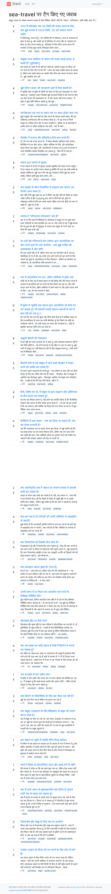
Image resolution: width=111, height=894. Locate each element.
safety (30, 584)
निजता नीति (27, 890)
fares (55, 413)
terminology (40, 233)
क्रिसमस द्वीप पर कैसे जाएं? (33, 620)
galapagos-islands (65, 559)
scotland (57, 703)
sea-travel (46, 51)
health (42, 80)
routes (37, 51)
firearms (73, 130)
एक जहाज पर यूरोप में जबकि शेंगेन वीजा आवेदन (43, 740)
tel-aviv (49, 688)
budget (31, 233)
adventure (32, 534)
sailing (64, 130)
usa (29, 80)
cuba (62, 732)
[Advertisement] (43, 467)
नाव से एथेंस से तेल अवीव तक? (35, 674)
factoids (37, 509)
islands (39, 638)
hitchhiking (42, 559)
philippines (57, 208)
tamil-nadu (66, 51)
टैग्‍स (33, 4)
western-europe (71, 811)
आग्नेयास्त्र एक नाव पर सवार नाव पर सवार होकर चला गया (49, 112)
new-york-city (41, 105)
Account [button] (97, 4)
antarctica (73, 266)
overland (61, 80)
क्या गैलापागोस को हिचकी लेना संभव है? (39, 542)
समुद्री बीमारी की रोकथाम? (33, 338)
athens (40, 688)
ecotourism (51, 839)
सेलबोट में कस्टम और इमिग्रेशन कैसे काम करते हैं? (45, 137)
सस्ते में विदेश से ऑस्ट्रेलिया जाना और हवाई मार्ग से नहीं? (48, 764)
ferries (30, 703)
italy (46, 757)
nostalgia (61, 666)
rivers (24, 814)
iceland (41, 534)
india (30, 51)
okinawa (63, 413)
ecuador (52, 559)
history (45, 666)
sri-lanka (56, 51)
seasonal (49, 355)
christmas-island (62, 638)
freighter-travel (66, 105)
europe (31, 105)
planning (31, 384)
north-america (62, 534)
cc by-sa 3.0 (76, 887)
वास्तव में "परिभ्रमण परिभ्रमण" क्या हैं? (39, 216)
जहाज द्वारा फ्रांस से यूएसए (33, 162)
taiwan (37, 208)
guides (55, 613)
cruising (61, 233)
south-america (52, 294)
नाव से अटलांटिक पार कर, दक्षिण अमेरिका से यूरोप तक (47, 277)
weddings (57, 509)
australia (31, 638)
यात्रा (27, 4)
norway (48, 703)
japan (35, 80)
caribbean (39, 442)
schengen (45, 330)
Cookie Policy (14, 890)
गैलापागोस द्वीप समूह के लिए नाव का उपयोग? (41, 821)
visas (30, 757)
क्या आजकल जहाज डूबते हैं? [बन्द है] (38, 567)
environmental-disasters (30, 842)
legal (30, 130)
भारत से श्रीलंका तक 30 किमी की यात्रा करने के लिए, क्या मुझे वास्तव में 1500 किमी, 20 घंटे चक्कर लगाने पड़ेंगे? (47, 30)
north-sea (64, 613)
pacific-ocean (50, 871)
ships (54, 179)
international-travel (42, 130)
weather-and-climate (64, 355)
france (36, 179)
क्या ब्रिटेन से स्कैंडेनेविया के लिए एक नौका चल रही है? (47, 696)
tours (38, 613)
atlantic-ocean (26, 297)
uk (29, 666)
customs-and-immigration (38, 155)
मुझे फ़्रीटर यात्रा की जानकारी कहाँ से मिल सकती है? (46, 88)
